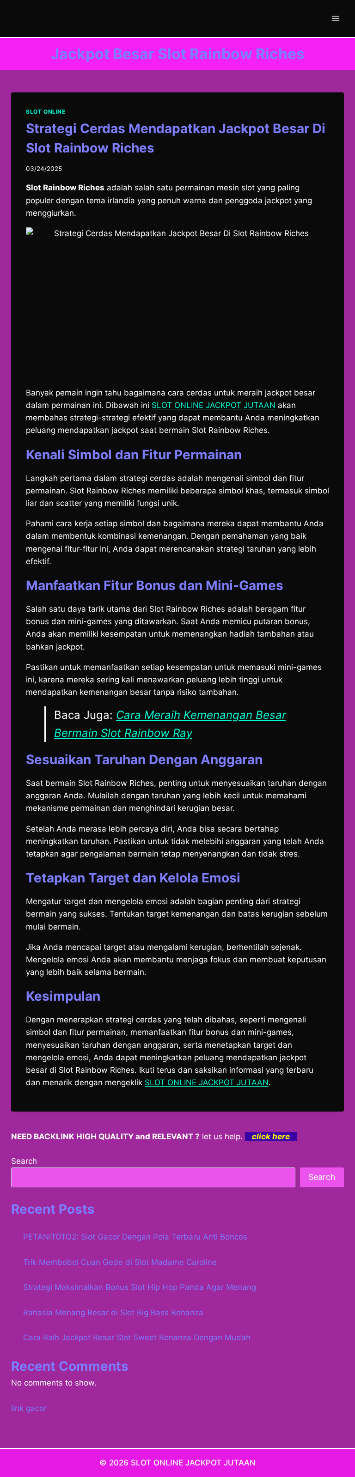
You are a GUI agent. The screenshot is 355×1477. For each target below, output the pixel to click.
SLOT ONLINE (46, 111)
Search (24, 1161)
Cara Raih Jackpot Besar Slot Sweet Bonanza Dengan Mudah (137, 1337)
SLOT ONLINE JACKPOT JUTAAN (207, 1082)
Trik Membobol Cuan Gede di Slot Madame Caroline (120, 1262)
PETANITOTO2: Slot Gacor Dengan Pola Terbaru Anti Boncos (135, 1236)
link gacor (29, 1408)
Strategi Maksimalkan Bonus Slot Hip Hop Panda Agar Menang (139, 1287)
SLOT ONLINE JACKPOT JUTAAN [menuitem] (213, 405)
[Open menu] (335, 18)
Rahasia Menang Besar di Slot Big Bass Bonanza (113, 1312)
